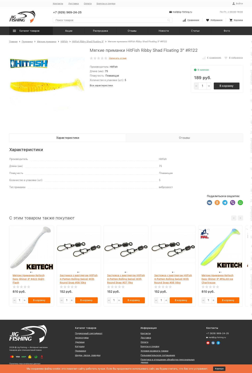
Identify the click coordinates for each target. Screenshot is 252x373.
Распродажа (100, 30)
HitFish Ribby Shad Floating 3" (88, 41)
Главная (13, 41)
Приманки (27, 41)
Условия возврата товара (154, 351)
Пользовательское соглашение (158, 355)
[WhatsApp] (240, 202)
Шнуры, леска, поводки (87, 355)
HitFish (64, 41)
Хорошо (219, 368)
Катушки (80, 346)
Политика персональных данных (24, 364)
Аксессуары (82, 337)
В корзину (226, 86)
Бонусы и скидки (106, 3)
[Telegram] (224, 202)
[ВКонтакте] (209, 202)
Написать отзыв (118, 58)
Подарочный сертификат (89, 333)
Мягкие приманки (46, 41)
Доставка (73, 3)
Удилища (80, 342)
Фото (227, 30)
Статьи (195, 30)
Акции (68, 30)
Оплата (88, 3)
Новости (164, 30)
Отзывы (132, 30)
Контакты (58, 3)
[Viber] (232, 202)
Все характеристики (101, 85)
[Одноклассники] (217, 202)
